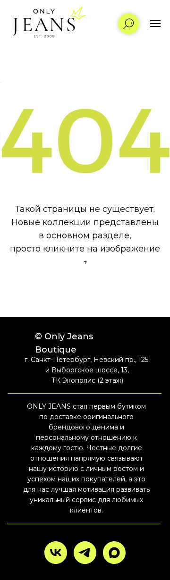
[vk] (55, 552)
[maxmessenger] (114, 552)
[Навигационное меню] (155, 23)
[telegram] (85, 552)
